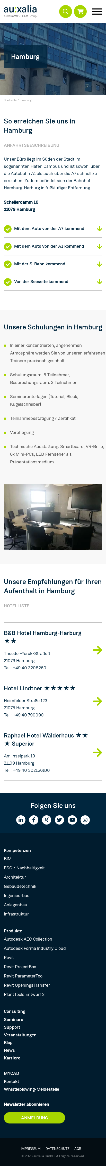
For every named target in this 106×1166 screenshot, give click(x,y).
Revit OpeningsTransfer (27, 985)
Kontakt (11, 1081)
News (9, 1050)
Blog (8, 1042)
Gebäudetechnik (20, 886)
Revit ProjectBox (20, 967)
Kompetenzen (17, 850)
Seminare (13, 1019)
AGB (77, 1148)
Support (12, 1027)
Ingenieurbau (17, 895)
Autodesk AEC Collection (28, 939)
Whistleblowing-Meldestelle (31, 1089)
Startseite (10, 100)
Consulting (14, 1011)
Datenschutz (57, 1148)
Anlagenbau (15, 905)
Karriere (12, 1058)
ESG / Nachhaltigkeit (24, 868)
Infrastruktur (16, 914)
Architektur (15, 877)
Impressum (31, 1148)
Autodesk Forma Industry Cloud (35, 948)
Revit (9, 957)
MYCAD (11, 1073)
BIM (8, 859)
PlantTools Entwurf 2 (24, 994)
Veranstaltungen (20, 1035)
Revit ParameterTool (23, 976)
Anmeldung (34, 1118)
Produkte (13, 931)
